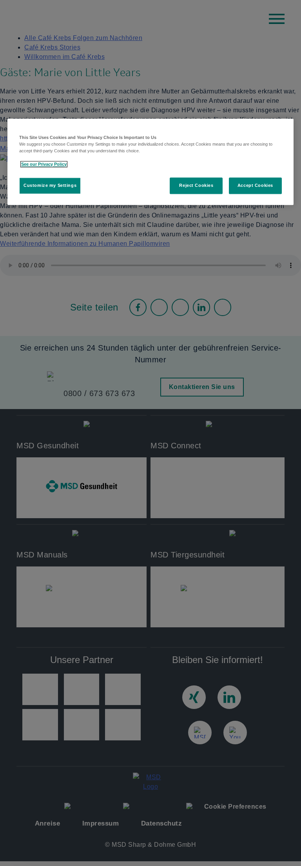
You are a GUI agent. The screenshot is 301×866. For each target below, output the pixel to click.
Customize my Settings (50, 185)
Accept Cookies (255, 185)
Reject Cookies (196, 185)
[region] (150, 162)
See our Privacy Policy (44, 164)
